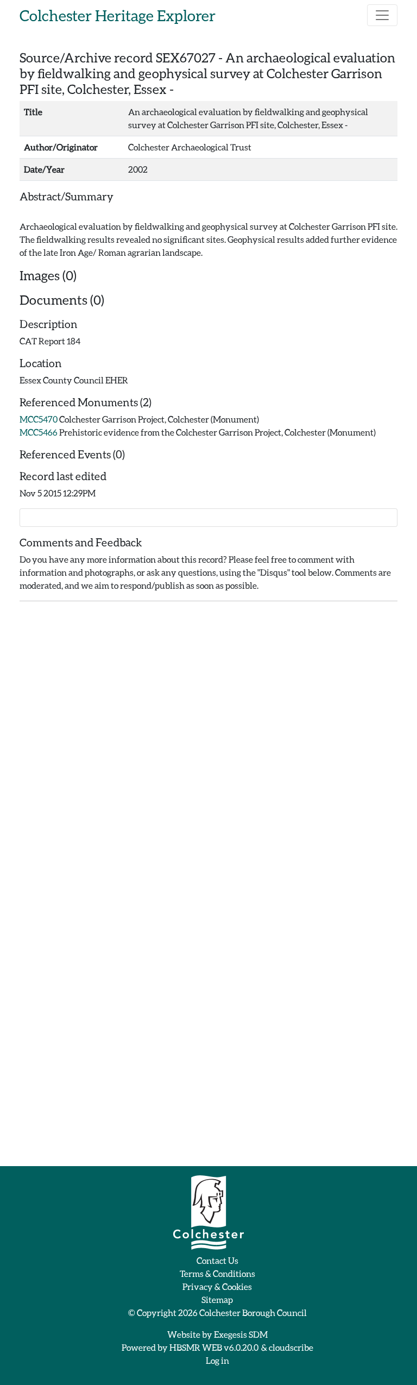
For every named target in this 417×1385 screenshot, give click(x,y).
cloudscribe (291, 1347)
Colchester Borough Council (253, 1312)
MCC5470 (39, 419)
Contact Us (217, 1260)
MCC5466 (39, 432)
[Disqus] (208, 746)
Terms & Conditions (217, 1273)
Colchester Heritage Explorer (118, 15)
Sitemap (217, 1299)
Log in (217, 1360)
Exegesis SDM (241, 1334)
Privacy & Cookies (217, 1286)
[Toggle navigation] (382, 15)
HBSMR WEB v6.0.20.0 (214, 1347)
